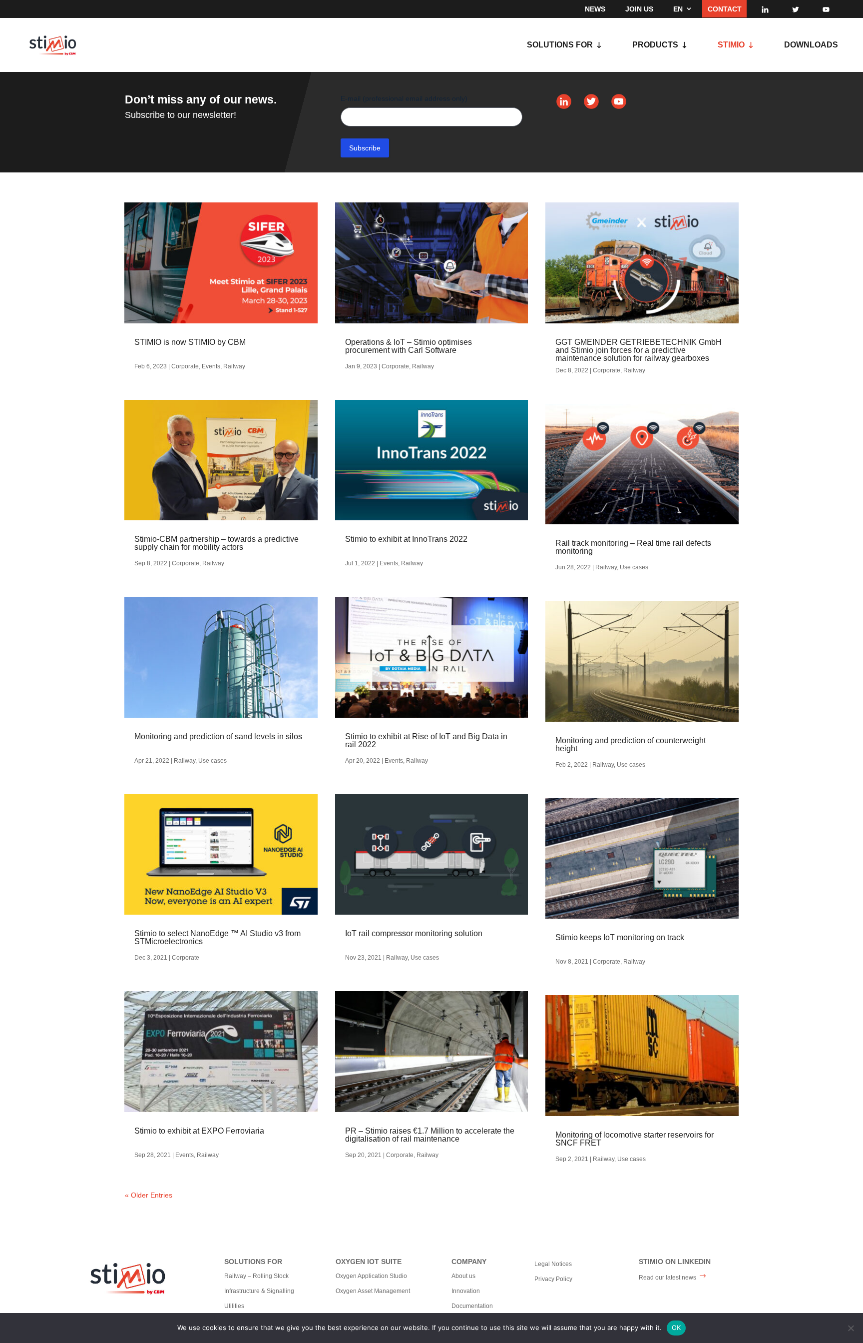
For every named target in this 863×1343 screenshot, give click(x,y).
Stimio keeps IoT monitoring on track (619, 937)
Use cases (212, 760)
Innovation (465, 1291)
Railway (234, 366)
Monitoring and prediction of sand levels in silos (218, 736)
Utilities (234, 1306)
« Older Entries (148, 1195)
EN (678, 9)
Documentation (472, 1306)
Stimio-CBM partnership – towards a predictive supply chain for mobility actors (216, 543)
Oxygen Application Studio (371, 1276)
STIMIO (731, 45)
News (595, 9)
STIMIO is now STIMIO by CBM (190, 342)
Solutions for (560, 45)
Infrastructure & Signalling (259, 1291)
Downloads (811, 45)
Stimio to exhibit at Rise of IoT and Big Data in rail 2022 (426, 740)
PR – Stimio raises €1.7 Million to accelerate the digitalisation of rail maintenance (429, 1135)
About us (463, 1276)
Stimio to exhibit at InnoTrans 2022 (406, 539)
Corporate (185, 366)
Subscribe (365, 148)
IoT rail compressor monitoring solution (413, 933)
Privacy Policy (553, 1279)
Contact (725, 9)
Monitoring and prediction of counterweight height (630, 744)
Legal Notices (553, 1264)
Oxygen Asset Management (373, 1291)
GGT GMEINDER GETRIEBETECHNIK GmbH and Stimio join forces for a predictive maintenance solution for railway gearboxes (638, 350)
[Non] (851, 1328)
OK (676, 1328)
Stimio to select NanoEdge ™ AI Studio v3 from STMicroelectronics (217, 937)
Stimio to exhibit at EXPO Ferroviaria (199, 1131)
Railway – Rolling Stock (256, 1276)
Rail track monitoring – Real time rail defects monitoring (633, 547)
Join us (639, 9)
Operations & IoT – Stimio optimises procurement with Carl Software (408, 346)
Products (655, 45)
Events (211, 366)
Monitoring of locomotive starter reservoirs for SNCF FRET (634, 1139)
